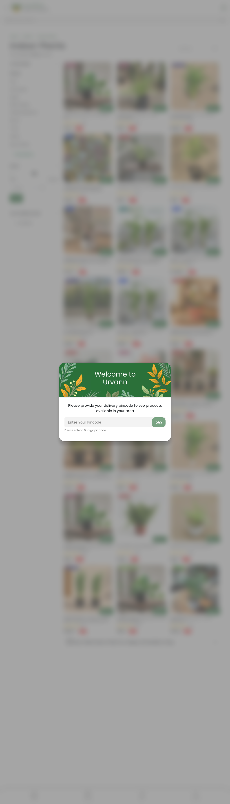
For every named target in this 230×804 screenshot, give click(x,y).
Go (158, 422)
